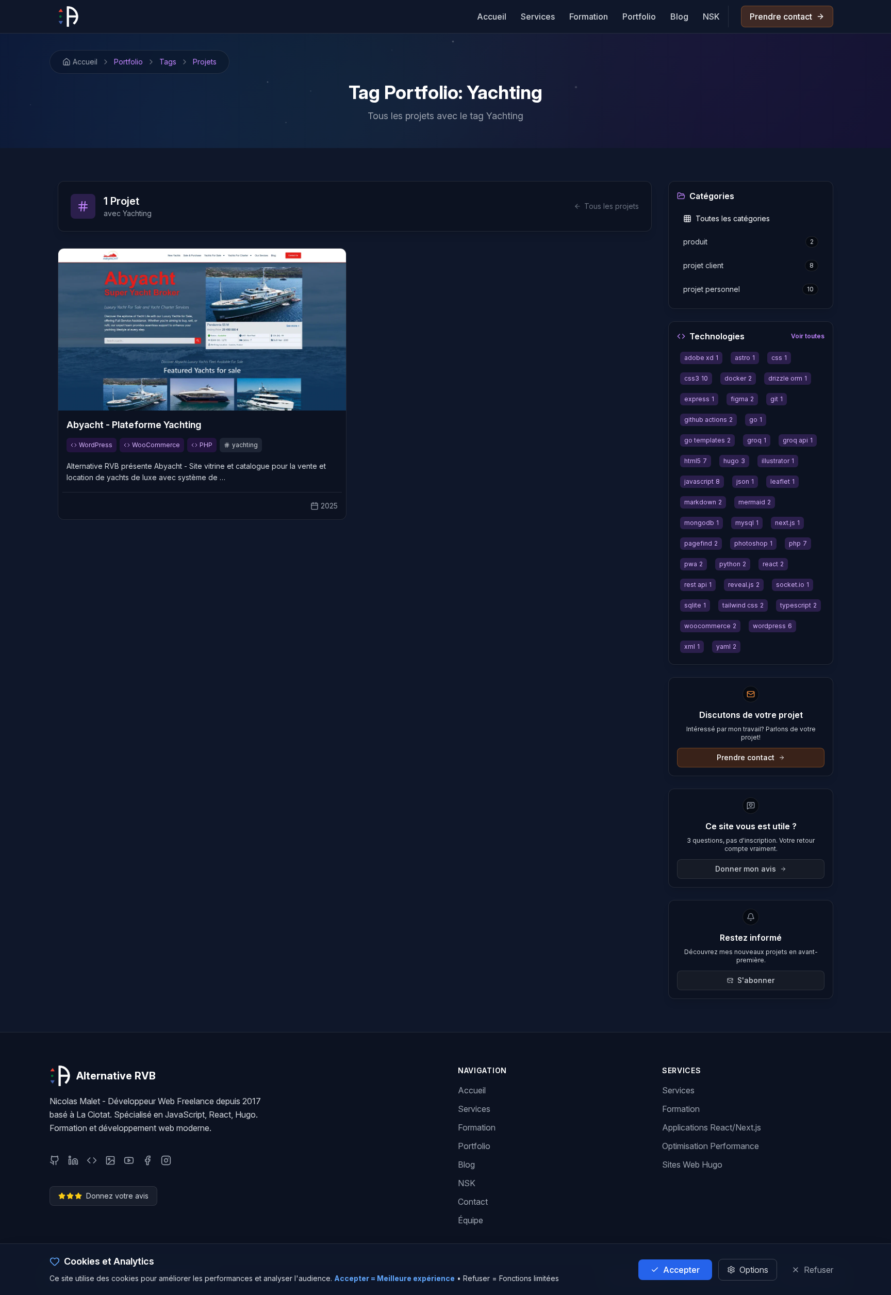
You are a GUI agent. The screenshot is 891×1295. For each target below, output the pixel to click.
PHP (206, 445)
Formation (588, 16)
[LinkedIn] (73, 1160)
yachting (245, 445)
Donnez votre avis (117, 1195)
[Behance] (110, 1160)
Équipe (470, 1220)
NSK (711, 16)
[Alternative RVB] (68, 16)
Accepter (681, 1270)
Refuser (818, 1270)
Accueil (491, 16)
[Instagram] (166, 1160)
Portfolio (639, 16)
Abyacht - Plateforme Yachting (134, 424)
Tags (167, 61)
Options (753, 1270)
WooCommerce (156, 445)
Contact (473, 1201)
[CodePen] (92, 1160)
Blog (679, 16)
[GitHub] (55, 1160)
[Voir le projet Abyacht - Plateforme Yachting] (202, 330)
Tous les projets (611, 206)
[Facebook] (147, 1160)
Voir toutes (807, 336)
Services (538, 16)
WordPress (95, 445)
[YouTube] (129, 1160)
